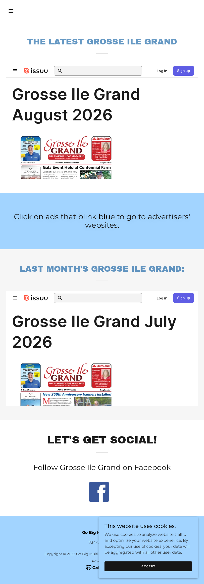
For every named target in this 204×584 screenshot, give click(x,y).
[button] (20, 11)
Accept (148, 566)
